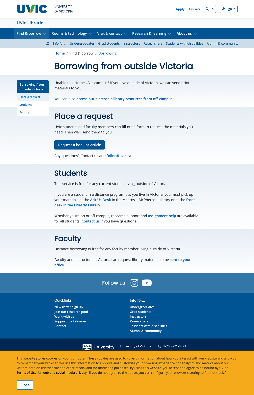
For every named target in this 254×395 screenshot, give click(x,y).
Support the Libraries (70, 321)
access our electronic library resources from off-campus (124, 98)
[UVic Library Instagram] (134, 282)
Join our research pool (71, 312)
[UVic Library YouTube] (147, 282)
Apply (180, 9)
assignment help (162, 215)
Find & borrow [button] (29, 33)
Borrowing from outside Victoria (31, 86)
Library (194, 9)
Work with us (64, 316)
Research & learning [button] (149, 33)
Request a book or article (79, 144)
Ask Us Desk (100, 199)
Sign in (230, 9)
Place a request (29, 97)
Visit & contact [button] (109, 33)
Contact (60, 326)
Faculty (24, 112)
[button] (210, 9)
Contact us (91, 221)
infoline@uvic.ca (117, 155)
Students (25, 104)
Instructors (131, 43)
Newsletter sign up (68, 307)
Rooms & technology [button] (69, 33)
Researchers (153, 43)
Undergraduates (82, 43)
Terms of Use (27, 372)
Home (59, 53)
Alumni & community (222, 43)
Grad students (109, 43)
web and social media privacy (64, 372)
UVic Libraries (31, 23)
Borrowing (107, 53)
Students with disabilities (184, 43)
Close (25, 385)
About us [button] (184, 33)
